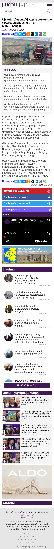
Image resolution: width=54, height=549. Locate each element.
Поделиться (8, 33)
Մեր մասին (27, 533)
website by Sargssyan (27, 542)
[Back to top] (49, 544)
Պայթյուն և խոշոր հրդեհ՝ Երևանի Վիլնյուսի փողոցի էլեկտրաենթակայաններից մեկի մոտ (24, 78)
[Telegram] (16, 34)
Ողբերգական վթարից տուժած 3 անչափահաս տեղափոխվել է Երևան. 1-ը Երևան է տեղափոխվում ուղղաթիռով (26, 107)
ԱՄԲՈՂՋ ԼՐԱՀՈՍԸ (27, 385)
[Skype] (20, 34)
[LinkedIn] (36, 34)
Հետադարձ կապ (27, 536)
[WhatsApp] (44, 34)
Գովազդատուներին (27, 539)
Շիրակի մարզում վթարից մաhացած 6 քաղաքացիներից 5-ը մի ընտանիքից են (25, 97)
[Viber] (40, 34)
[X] (32, 34)
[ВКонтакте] (24, 34)
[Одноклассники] (28, 34)
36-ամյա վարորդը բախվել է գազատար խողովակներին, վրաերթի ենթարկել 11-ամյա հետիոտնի (25, 88)
